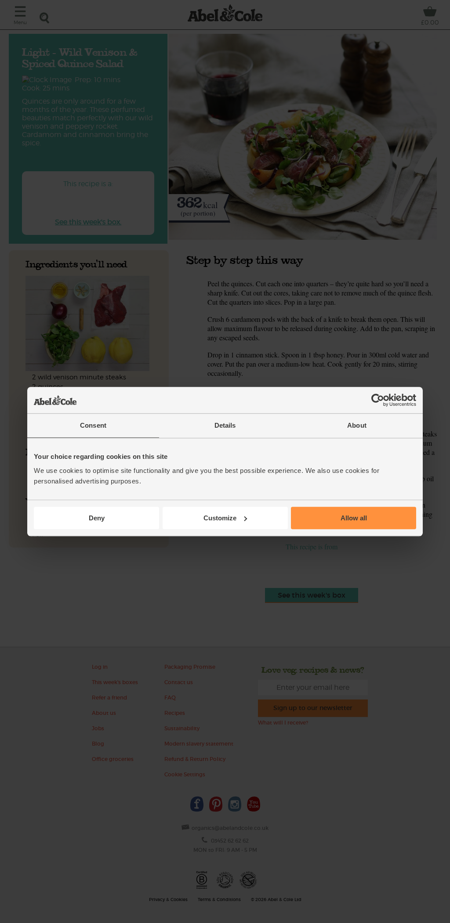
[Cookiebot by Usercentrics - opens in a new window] (377, 400)
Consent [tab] (93, 425)
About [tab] (357, 425)
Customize (219, 518)
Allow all (354, 518)
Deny (97, 518)
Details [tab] (225, 425)
